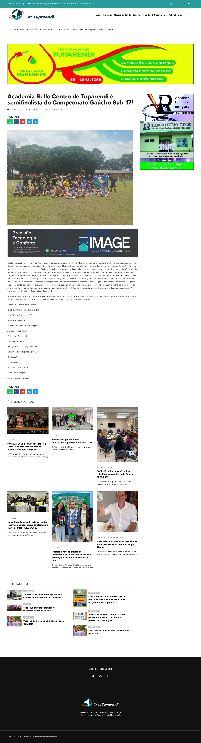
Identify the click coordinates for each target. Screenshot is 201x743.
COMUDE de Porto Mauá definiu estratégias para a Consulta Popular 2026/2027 (115, 474)
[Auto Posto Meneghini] (100, 64)
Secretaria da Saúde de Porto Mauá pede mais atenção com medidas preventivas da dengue (106, 617)
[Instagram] (100, 676)
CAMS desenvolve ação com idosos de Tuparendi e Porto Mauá (58, 4)
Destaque (11, 440)
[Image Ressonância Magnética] (72, 243)
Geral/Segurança (115, 537)
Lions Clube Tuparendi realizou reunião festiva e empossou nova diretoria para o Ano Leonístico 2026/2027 (27, 525)
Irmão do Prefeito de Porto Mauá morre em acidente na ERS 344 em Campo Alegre (117, 544)
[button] (10, 121)
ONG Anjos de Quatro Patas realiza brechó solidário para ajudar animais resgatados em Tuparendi (106, 599)
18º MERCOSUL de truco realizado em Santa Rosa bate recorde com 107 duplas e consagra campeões (27, 447)
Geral (33, 29)
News (23, 29)
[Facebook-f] (93, 676)
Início (13, 29)
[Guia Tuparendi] (31, 14)
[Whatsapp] (108, 676)
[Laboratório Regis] (167, 132)
